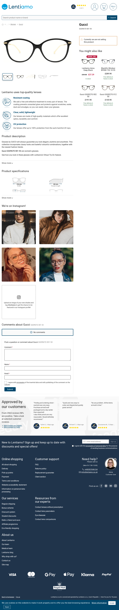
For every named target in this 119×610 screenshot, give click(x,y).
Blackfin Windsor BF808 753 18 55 (108, 69)
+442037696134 (91, 469)
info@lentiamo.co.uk (89, 472)
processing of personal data (96, 446)
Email (7, 373)
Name (7, 364)
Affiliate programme (10, 524)
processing (21, 382)
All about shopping (9, 464)
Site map (5, 564)
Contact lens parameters (44, 511)
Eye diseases (40, 515)
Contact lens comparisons (45, 519)
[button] (7, 76)
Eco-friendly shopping (10, 528)
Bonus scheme (7, 508)
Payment (5, 477)
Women (13, 24)
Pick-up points (7, 472)
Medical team (7, 548)
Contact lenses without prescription (49, 507)
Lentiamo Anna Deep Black (88, 69)
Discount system (8, 512)
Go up (18, 597)
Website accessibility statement (14, 485)
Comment (8, 347)
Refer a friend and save (11, 520)
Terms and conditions (10, 481)
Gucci (21, 24)
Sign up (113, 441)
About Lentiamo (8, 540)
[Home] (3, 24)
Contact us (6, 560)
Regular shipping (8, 504)
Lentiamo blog (7, 552)
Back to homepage (8, 597)
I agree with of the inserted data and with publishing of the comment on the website (37, 383)
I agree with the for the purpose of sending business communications (95, 447)
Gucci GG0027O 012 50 (108, 95)
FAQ (36, 464)
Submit (10, 389)
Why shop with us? (9, 556)
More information (99, 603)
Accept (111, 603)
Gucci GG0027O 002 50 (88, 95)
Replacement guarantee (44, 472)
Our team (5, 544)
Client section (40, 477)
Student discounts (9, 516)
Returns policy (40, 468)
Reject (7, 607)
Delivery (5, 468)
